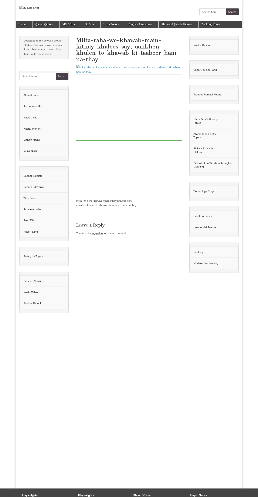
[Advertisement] (129, 109)
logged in (97, 233)
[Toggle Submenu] (61, 95)
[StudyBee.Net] (29, 5)
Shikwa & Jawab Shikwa (176, 24)
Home (22, 24)
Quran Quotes (44, 24)
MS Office (69, 24)
